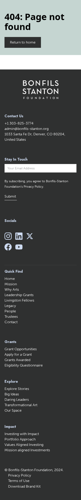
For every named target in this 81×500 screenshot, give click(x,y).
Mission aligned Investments (27, 450)
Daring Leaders (16, 399)
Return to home (23, 42)
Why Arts (11, 289)
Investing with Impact (21, 434)
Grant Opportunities (20, 349)
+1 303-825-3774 (19, 123)
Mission (10, 284)
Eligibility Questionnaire (23, 365)
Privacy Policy (19, 475)
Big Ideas (11, 394)
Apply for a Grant (18, 354)
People (10, 311)
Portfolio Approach (20, 439)
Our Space (13, 410)
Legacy (10, 306)
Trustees (11, 316)
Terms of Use (18, 481)
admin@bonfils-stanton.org (26, 129)
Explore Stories (16, 389)
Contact (11, 322)
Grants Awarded (17, 360)
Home (9, 278)
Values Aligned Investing (23, 444)
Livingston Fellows (19, 300)
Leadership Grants (19, 295)
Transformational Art (20, 405)
